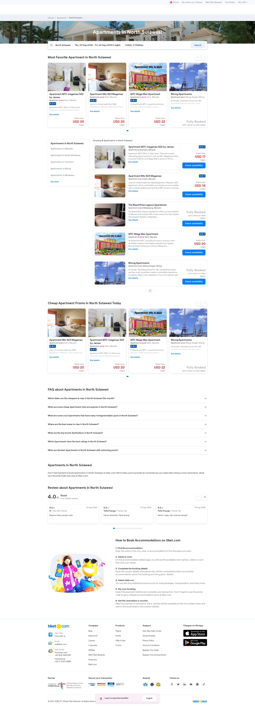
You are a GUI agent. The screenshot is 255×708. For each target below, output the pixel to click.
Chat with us (60, 636)
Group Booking (149, 636)
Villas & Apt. (121, 640)
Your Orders (230, 2)
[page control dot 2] (115, 528)
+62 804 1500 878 (63, 655)
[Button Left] (198, 497)
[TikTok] (204, 684)
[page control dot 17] (139, 528)
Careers (91, 640)
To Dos (118, 645)
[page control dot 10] (128, 528)
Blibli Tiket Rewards (213, 2)
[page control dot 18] (141, 528)
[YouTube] (191, 684)
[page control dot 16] (138, 528)
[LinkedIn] (184, 684)
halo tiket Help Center (152, 631)
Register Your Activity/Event (154, 655)
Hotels (118, 636)
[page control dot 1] (114, 528)
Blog (90, 631)
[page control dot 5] (120, 528)
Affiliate (91, 650)
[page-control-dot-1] (127, 130)
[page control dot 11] (130, 528)
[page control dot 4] (119, 528)
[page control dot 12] (131, 528)
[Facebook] (172, 684)
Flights (118, 631)
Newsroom (93, 636)
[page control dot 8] (125, 528)
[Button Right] (204, 497)
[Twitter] (178, 684)
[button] (198, 57)
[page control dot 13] (133, 528)
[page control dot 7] (123, 528)
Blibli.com (92, 664)
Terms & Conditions (151, 645)
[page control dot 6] (122, 528)
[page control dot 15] (136, 528)
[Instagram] (197, 684)
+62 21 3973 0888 (63, 661)
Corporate (92, 645)
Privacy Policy (148, 640)
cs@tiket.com (61, 644)
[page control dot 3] (117, 528)
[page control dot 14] (135, 528)
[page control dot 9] (127, 528)
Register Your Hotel (150, 650)
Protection (92, 660)
